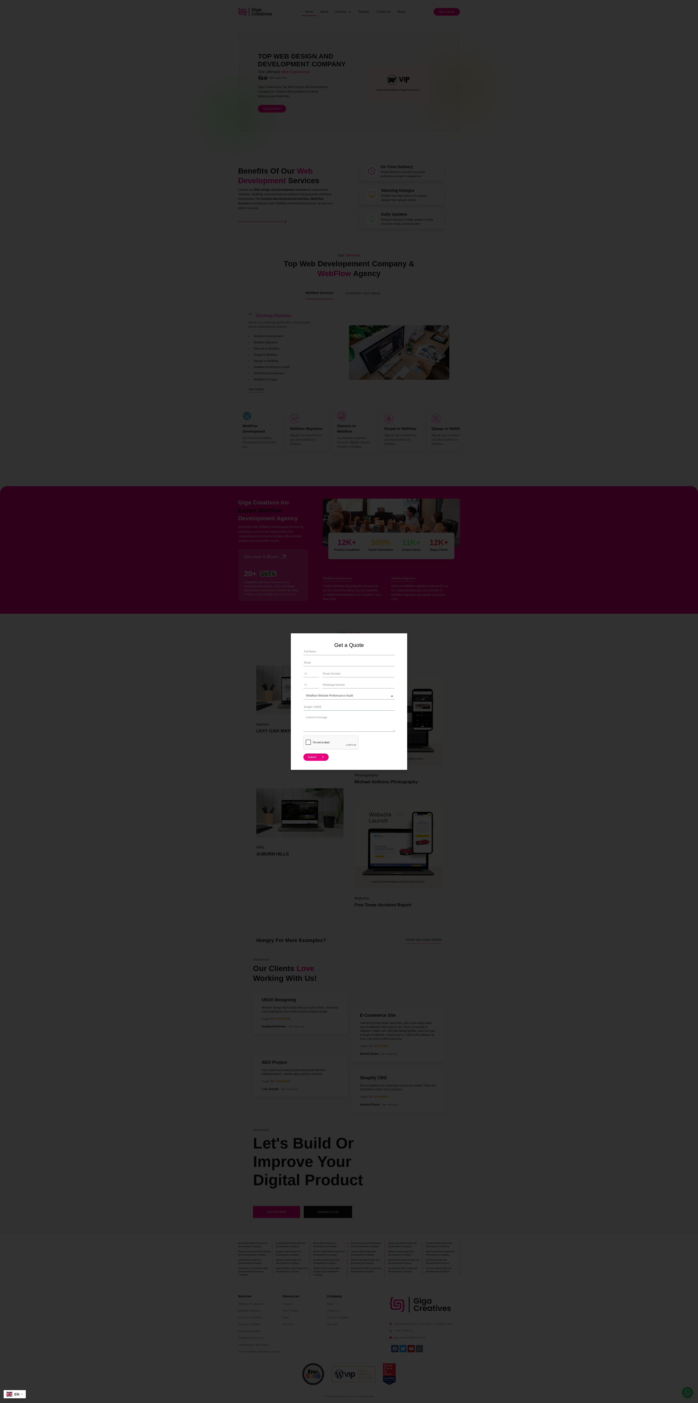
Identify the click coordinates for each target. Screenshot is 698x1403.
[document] (349, 701)
